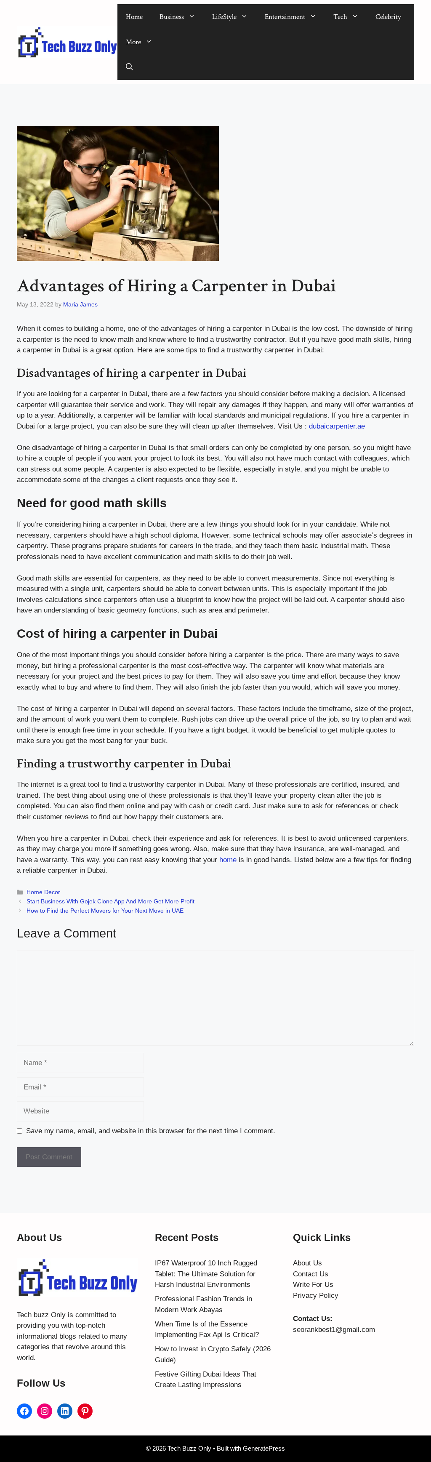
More (133, 42)
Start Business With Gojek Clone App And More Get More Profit (110, 901)
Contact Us (310, 1274)
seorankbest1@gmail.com (334, 1330)
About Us (307, 1263)
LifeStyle (224, 16)
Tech (340, 16)
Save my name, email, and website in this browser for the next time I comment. (150, 1131)
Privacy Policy (315, 1296)
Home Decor (43, 892)
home (227, 860)
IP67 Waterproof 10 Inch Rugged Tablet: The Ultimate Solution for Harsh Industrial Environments (206, 1274)
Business (172, 16)
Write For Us (313, 1285)
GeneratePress (264, 1448)
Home (134, 16)
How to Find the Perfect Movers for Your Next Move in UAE (105, 910)
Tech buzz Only (41, 1315)
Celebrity (388, 16)
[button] (129, 67)
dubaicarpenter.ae (337, 426)
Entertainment (285, 16)
